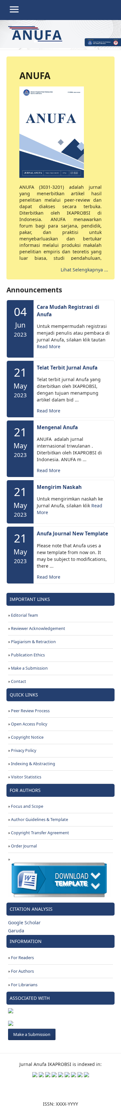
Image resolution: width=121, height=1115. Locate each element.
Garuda (16, 930)
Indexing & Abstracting (33, 763)
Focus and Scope (27, 806)
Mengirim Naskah (59, 487)
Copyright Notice (27, 737)
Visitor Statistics (26, 777)
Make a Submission (29, 668)
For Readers (22, 957)
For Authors (22, 971)
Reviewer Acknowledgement (38, 628)
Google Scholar (24, 922)
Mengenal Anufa (57, 427)
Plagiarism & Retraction (33, 641)
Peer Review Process (30, 711)
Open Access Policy (29, 724)
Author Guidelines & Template (39, 819)
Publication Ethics (28, 655)
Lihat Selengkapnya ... (84, 270)
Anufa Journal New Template (72, 533)
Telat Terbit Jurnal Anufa (67, 367)
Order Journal (24, 846)
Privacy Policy (23, 750)
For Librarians (24, 985)
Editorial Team (24, 615)
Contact (18, 681)
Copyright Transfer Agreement (40, 833)
